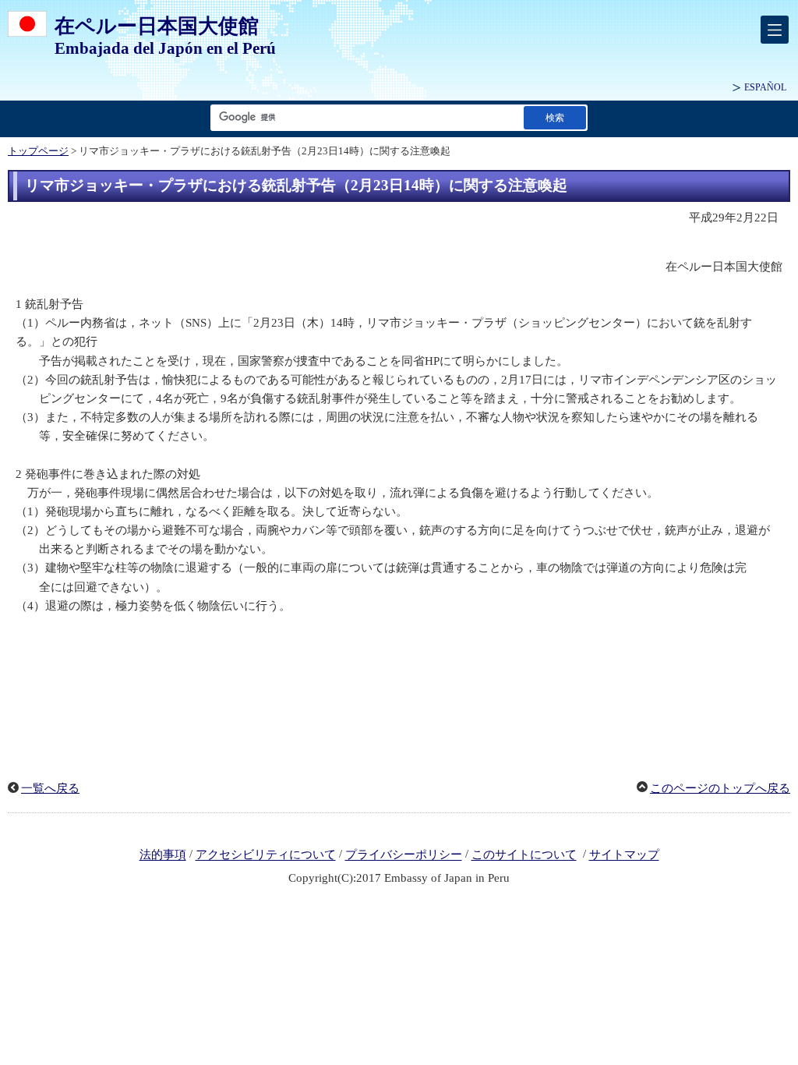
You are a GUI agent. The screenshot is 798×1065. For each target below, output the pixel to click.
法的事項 (162, 855)
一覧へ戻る (50, 788)
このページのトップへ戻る (720, 788)
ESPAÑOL (765, 87)
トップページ (38, 151)
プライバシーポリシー (403, 855)
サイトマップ (624, 855)
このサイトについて (524, 855)
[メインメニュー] (775, 30)
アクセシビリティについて (266, 855)
